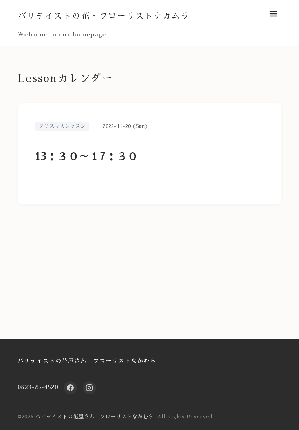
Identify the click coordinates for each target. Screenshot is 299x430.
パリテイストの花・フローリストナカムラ (104, 16)
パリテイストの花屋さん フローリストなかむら (87, 361)
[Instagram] (89, 387)
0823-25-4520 (38, 387)
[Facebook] (70, 387)
